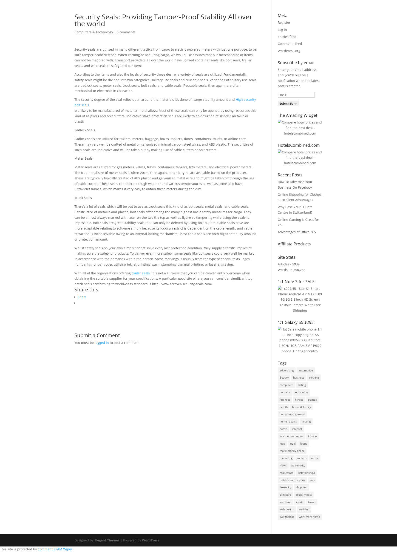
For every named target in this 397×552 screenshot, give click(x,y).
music (315, 458)
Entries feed (287, 36)
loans (303, 444)
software (285, 502)
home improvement (292, 414)
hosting (306, 421)
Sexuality (285, 487)
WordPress (150, 540)
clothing (314, 378)
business (298, 378)
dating (302, 385)
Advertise (234, 16)
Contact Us (304, 16)
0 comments (126, 32)
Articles (215, 16)
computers (286, 385)
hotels (283, 429)
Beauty (284, 378)
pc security (298, 465)
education (301, 392)
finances (285, 400)
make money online (292, 451)
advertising (287, 370)
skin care (285, 495)
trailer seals (141, 273)
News (283, 465)
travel (311, 502)
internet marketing (291, 436)
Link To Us (282, 16)
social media (304, 495)
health (284, 407)
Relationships (306, 473)
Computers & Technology (93, 32)
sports (299, 502)
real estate (286, 473)
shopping (301, 487)
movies (301, 458)
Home (178, 16)
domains (285, 392)
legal (292, 444)
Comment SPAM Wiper (55, 549)
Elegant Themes (106, 540)
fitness (299, 400)
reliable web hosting (292, 480)
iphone (312, 436)
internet (297, 429)
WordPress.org (289, 51)
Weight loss (287, 517)
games (312, 400)
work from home (309, 517)
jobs (282, 444)
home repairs (288, 421)
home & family (301, 407)
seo (312, 480)
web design (287, 509)
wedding (304, 509)
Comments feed (290, 43)
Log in (282, 29)
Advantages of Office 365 (297, 232)
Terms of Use (257, 16)
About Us (196, 16)
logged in (102, 342)
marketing (286, 458)
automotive (305, 370)
